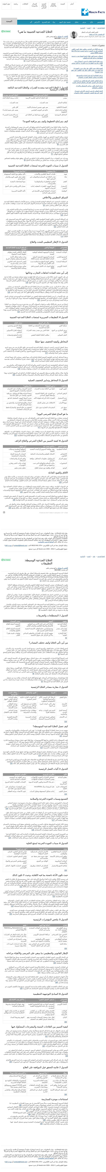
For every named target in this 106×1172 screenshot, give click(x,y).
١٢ (62, 236)
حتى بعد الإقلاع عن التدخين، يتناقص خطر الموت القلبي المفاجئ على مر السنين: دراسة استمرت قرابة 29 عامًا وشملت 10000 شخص (87, 51)
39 (44, 1120)
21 (21, 887)
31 (46, 1036)
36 (20, 1105)
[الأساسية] (93, 15)
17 (46, 353)
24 (21, 492)
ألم (31, 22)
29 (21, 988)
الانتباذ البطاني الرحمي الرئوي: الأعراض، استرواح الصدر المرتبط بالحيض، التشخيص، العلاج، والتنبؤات (88, 92)
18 (32, 361)
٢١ (39, 427)
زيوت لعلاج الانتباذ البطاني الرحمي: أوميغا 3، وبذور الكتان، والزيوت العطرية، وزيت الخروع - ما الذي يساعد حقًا (87, 63)
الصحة (62, 4)
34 (10, 1062)
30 (65, 1022)
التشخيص (100, 22)
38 (29, 1114)
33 (66, 1056)
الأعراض (37, 22)
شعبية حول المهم (65, 22)
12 (41, 747)
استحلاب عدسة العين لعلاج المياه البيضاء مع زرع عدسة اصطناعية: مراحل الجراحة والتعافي (87, 57)
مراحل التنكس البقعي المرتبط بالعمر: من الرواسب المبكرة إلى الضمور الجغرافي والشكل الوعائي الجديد (87, 81)
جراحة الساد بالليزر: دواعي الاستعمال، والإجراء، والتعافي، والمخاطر (89, 87)
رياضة (16, 4)
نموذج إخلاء (8, 545)
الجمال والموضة (34, 5)
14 (9, 292)
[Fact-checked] (6, 31)
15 (38, 300)
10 (62, 215)
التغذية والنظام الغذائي (43, 6)
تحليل (76, 22)
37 (27, 1111)
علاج (91, 22)
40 (41, 1124)
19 (19, 369)
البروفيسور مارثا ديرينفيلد (96, 34)
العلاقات (25, 4)
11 (55, 227)
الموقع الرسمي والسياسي (46, 542)
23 (60, 482)
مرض (84, 22)
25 (14, 500)
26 (10, 508)
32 (43, 1046)
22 (15, 435)
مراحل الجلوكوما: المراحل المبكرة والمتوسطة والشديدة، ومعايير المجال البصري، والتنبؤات (89, 76)
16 (18, 312)
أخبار (72, 4)
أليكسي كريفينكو (63, 36)
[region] (35, 106)
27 (39, 973)
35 (65, 1094)
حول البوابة (6, 4)
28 (56, 982)
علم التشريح (46, 22)
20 (14, 375)
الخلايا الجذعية (101, 28)
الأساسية (82, 28)
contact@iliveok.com (20, 545)
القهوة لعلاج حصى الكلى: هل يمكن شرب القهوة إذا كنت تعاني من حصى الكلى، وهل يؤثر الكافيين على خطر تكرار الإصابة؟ (87, 70)
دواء (54, 22)
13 (27, 282)
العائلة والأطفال (53, 5)
